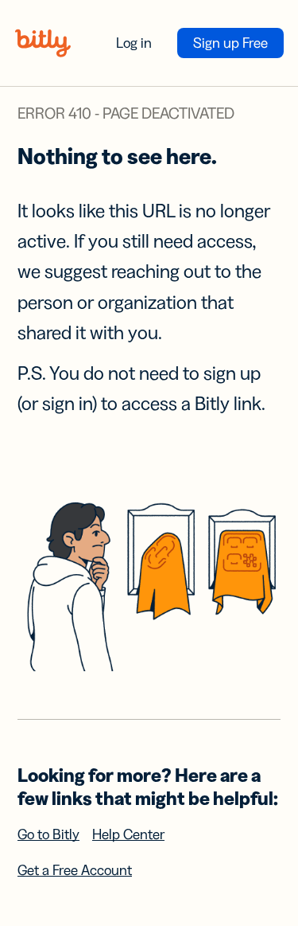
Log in (134, 43)
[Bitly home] (43, 43)
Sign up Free (230, 43)
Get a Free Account (74, 870)
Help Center (128, 834)
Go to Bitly (48, 834)
